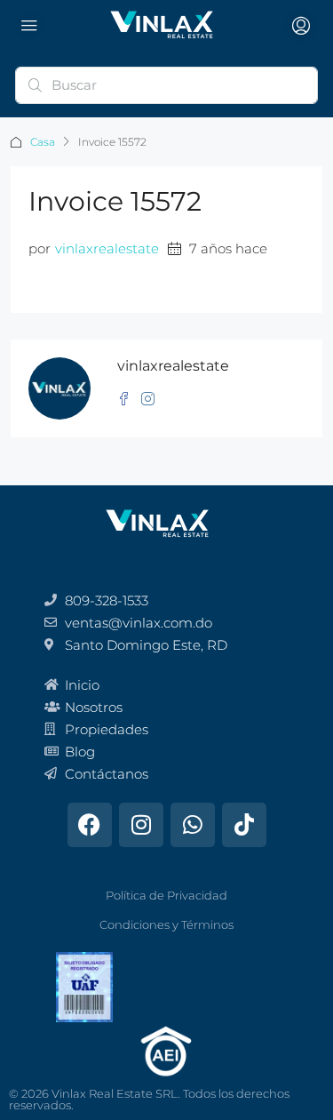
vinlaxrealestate (107, 248)
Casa (42, 141)
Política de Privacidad (166, 895)
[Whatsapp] (192, 825)
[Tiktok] (244, 825)
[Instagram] (141, 825)
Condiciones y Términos (166, 924)
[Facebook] (89, 825)
